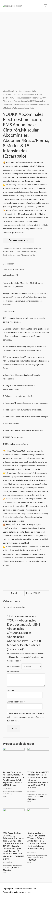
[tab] (26, 264)
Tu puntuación (14, 666)
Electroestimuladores (30, 98)
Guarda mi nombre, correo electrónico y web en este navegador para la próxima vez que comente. (25, 717)
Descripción (8, 263)
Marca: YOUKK (33, 593)
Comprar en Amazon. (19, 240)
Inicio (5, 91)
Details (9, 794)
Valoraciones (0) (10, 275)
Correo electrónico (16, 701)
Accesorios (17, 94)
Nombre (11, 690)
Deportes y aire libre (29, 252)
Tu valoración (13, 671)
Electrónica (12, 91)
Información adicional (13, 269)
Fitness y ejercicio (28, 255)
